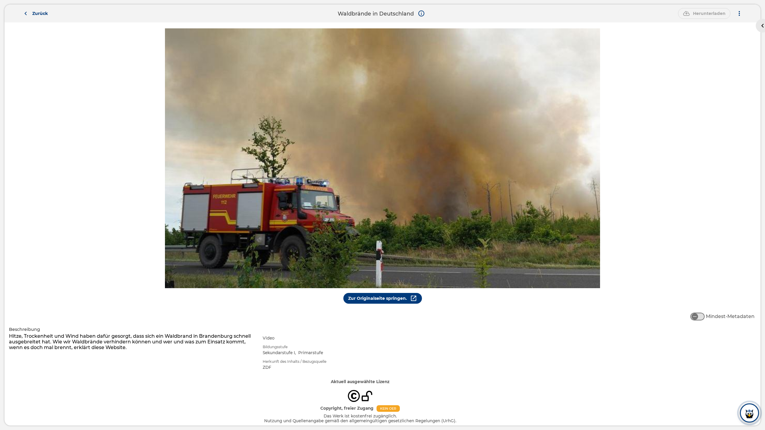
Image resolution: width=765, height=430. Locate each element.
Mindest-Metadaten (730, 316)
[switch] (697, 316)
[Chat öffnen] (749, 414)
